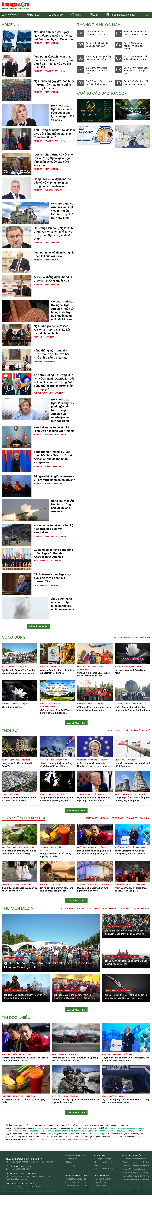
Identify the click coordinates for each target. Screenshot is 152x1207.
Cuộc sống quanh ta (23, 818)
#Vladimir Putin (51, 71)
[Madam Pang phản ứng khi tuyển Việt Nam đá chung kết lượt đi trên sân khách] (95, 834)
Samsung (6, 1120)
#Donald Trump (40, 393)
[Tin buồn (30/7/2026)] (19, 690)
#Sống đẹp (131, 818)
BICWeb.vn (40, 1186)
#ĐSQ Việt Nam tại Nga (125, 637)
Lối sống (5, 727)
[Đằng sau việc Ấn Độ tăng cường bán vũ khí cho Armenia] (25, 510)
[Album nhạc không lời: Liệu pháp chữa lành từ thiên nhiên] (132, 109)
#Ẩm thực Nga (83, 909)
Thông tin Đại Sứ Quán (76, 1176)
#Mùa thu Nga (109, 909)
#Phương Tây (140, 794)
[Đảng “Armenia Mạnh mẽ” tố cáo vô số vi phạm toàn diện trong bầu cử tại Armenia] (16, 188)
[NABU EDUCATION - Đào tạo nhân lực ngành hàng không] (95, 135)
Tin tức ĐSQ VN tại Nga (76, 1179)
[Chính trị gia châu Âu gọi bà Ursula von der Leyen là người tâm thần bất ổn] (95, 747)
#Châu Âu (55, 260)
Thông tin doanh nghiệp (122, 15)
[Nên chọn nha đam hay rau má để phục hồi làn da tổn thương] (19, 834)
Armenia (10, 25)
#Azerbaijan (49, 361)
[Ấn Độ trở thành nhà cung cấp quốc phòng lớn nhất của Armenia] (25, 608)
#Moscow (124, 909)
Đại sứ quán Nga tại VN (76, 1182)
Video (78, 15)
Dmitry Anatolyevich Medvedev (136, 1162)
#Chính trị (38, 43)
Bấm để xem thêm (38, 627)
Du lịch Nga (71, 1166)
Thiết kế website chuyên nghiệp (21, 1184)
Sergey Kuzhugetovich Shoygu (136, 1172)
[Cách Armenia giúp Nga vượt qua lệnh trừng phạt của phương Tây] (16, 583)
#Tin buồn (145, 637)
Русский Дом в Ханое (103, 1168)
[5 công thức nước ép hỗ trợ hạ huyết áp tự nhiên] (57, 834)
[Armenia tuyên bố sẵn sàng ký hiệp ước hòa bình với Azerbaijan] (16, 534)
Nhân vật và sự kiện (132, 1155)
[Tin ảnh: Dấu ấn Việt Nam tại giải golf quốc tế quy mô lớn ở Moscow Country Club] (19, 653)
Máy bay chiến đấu (10, 814)
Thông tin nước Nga (98, 25)
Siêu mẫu (6, 1148)
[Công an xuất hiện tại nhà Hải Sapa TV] (19, 747)
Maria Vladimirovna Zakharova (136, 1176)
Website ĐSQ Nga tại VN (76, 1186)
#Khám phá (127, 926)
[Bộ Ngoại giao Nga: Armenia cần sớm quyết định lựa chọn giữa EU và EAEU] (25, 115)
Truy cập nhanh (101, 1176)
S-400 (4, 1117)
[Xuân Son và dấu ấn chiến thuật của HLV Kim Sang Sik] (132, 871)
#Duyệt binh (116, 926)
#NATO (118, 731)
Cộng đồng (14, 637)
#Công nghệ (90, 818)
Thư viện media (17, 908)
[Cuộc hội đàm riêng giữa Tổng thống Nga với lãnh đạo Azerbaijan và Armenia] (16, 559)
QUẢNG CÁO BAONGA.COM (102, 93)
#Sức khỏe (117, 818)
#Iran (117, 760)
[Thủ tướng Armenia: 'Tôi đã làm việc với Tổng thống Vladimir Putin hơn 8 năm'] (16, 139)
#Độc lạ (104, 818)
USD (4, 1203)
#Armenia (55, 43)
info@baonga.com (19, 1179)
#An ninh (48, 484)
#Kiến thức (44, 850)
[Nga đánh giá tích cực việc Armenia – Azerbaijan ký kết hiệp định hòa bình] (16, 335)
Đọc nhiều (57, 15)
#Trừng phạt (61, 760)
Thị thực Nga (71, 1162)
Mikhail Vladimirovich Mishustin (136, 1166)
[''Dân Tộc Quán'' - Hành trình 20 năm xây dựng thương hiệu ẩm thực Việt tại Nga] (132, 136)
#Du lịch (5, 884)
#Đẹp (96, 909)
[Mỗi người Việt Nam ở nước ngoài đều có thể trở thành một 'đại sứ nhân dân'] (95, 690)
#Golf (4, 667)
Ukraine (5, 1200)
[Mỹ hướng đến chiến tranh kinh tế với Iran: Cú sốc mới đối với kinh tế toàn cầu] (19, 781)
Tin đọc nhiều (16, 1017)
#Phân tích (92, 760)
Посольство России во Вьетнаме (104, 1163)
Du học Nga (99, 1155)
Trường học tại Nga (102, 1159)
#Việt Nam (136, 704)
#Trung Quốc (27, 884)
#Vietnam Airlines (96, 667)
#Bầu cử (58, 190)
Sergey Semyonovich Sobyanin (136, 1179)
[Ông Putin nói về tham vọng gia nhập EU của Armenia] (16, 262)
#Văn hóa (81, 704)
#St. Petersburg (141, 909)
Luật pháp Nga (72, 1159)
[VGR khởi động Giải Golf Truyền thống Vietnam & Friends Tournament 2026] (57, 690)
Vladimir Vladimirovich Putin (135, 1159)
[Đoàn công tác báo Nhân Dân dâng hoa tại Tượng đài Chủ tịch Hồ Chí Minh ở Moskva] (132, 690)
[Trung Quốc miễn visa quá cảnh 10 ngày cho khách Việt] (19, 871)
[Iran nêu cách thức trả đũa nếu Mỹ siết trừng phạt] (132, 747)
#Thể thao (81, 667)
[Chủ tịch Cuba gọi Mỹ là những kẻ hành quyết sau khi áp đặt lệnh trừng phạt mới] (57, 747)
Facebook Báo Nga (102, 1179)
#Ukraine (60, 794)
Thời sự (10, 730)
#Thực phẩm (29, 847)
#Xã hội (48, 466)
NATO (4, 904)
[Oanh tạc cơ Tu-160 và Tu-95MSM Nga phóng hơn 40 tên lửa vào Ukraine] (76, 1037)
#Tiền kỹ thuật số (140, 731)
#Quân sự (131, 760)
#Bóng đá (92, 847)
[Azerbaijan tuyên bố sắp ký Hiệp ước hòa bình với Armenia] (16, 437)
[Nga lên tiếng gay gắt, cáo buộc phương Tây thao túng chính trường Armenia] (16, 90)
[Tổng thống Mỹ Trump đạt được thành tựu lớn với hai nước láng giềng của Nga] (16, 360)
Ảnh (95, 15)
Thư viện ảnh (100, 1182)
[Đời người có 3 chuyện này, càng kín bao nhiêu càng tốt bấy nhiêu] (57, 871)
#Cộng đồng (82, 669)
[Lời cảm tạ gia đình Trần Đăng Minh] (132, 653)
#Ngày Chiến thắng (131, 956)
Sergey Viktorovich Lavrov (134, 1169)
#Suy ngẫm (55, 884)
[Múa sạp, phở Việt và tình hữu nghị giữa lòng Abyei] (95, 871)
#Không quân (126, 990)
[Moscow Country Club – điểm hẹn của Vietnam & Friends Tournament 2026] (57, 653)
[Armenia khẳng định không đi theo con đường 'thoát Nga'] (16, 286)
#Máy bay (115, 990)
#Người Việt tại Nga (17, 667)
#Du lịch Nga (66, 909)
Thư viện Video (100, 1186)
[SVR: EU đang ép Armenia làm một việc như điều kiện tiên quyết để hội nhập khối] (25, 213)
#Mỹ (42, 337)
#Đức (121, 1096)
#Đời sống (14, 760)
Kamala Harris (8, 728)
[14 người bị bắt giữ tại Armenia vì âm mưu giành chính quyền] (16, 486)
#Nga (47, 43)
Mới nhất (35, 15)
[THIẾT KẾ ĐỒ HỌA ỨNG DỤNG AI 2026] (95, 111)
